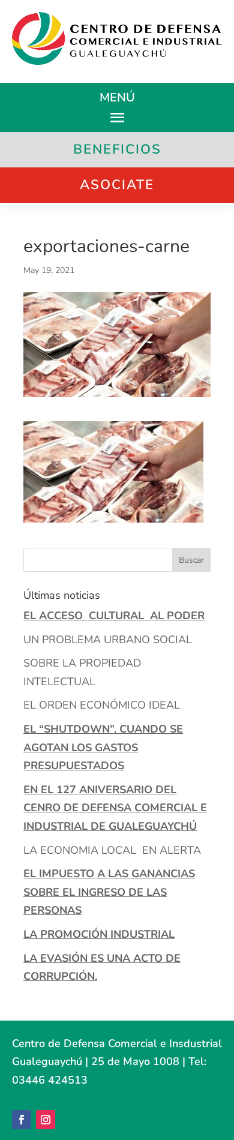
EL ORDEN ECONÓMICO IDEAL (101, 705)
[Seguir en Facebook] (21, 1119)
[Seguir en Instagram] (45, 1119)
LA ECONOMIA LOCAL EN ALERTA (112, 850)
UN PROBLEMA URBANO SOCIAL (107, 639)
